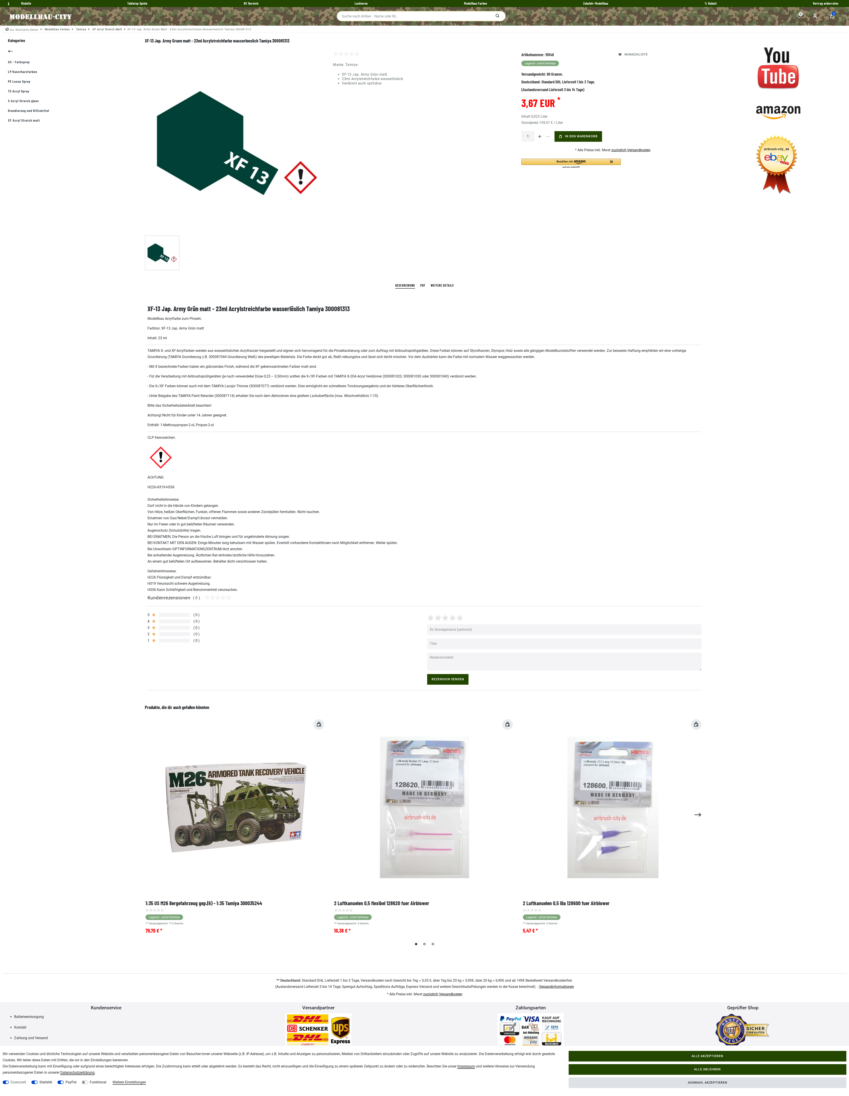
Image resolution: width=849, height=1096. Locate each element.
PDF (422, 285)
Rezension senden (448, 679)
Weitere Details (442, 285)
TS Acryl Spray (18, 91)
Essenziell (18, 1082)
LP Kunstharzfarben (22, 71)
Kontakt (20, 1027)
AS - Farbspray (19, 62)
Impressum (466, 1066)
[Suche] (497, 16)
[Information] (8, 4)
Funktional (98, 1082)
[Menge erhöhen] (540, 136)
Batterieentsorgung (29, 1017)
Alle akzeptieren (707, 1056)
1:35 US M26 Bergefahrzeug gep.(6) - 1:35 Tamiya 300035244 (203, 903)
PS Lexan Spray (19, 81)
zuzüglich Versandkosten (630, 150)
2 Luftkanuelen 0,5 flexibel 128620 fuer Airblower (381, 903)
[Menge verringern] (548, 136)
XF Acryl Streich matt (24, 120)
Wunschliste (636, 54)
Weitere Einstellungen (129, 1082)
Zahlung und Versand (31, 1038)
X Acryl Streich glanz (23, 101)
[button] (571, 164)
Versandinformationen (556, 987)
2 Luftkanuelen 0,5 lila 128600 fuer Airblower (566, 903)
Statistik (45, 1082)
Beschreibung (405, 285)
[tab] (405, 285)
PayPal (70, 1082)
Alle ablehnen (707, 1069)
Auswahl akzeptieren (707, 1083)
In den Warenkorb (581, 136)
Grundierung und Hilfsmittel (28, 110)
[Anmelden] (815, 16)
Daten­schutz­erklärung (77, 1072)
